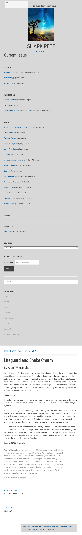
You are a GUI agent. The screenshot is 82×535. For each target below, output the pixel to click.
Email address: (9, 262)
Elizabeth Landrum (22, 193)
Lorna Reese (20, 83)
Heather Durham (16, 105)
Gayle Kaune (24, 143)
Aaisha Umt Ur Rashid (27, 176)
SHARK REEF (41, 46)
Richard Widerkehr (32, 160)
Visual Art (7, 329)
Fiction (6, 301)
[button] (41, 24)
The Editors (23, 231)
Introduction (8, 312)
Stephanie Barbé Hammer (30, 72)
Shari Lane (20, 78)
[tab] (16, 4)
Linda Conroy (39, 127)
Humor (6, 307)
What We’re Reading (11, 334)
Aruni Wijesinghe (19, 477)
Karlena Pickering (47, 529)
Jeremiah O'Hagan (24, 100)
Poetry (6, 323)
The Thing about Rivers (13, 492)
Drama (6, 296)
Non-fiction (8, 318)
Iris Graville (46, 110)
